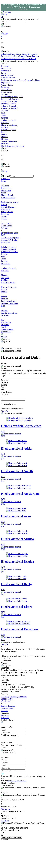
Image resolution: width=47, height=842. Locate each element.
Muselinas (19, 146)
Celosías (4, 228)
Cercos (25, 54)
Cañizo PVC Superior (10, 237)
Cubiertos (5, 186)
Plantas (29, 56)
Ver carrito (5, 809)
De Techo (5, 270)
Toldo (3, 259)
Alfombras (5, 54)
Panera (22, 80)
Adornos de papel (8, 249)
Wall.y (3, 256)
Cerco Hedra (6, 223)
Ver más (4, 411)
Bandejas (5, 214)
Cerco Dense (6, 226)
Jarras (3, 193)
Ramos (4, 289)
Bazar (13, 54)
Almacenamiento (8, 197)
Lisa (3, 146)
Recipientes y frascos (9, 80)
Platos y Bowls (7, 195)
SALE (33, 58)
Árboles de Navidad (9, 252)
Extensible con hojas (9, 97)
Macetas (4, 299)
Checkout (5, 821)
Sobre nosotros (7, 329)
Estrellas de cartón (8, 247)
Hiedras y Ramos (18, 56)
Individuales (6, 190)
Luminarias (6, 56)
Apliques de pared (8, 268)
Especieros (5, 82)
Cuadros (4, 254)
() (4, 35)
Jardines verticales (8, 301)
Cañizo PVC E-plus (9, 240)
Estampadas (10, 146)
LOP (21, 97)
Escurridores (6, 188)
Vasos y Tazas (7, 211)
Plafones (4, 125)
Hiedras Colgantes (8, 287)
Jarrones (4, 261)
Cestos (19, 54)
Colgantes (13, 125)
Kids (29, 58)
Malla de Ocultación (18, 58)
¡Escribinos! (6, 332)
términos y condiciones (16, 781)
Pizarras (4, 310)
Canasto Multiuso (32, 80)
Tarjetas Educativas (9, 313)
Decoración (32, 54)
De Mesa (4, 280)
